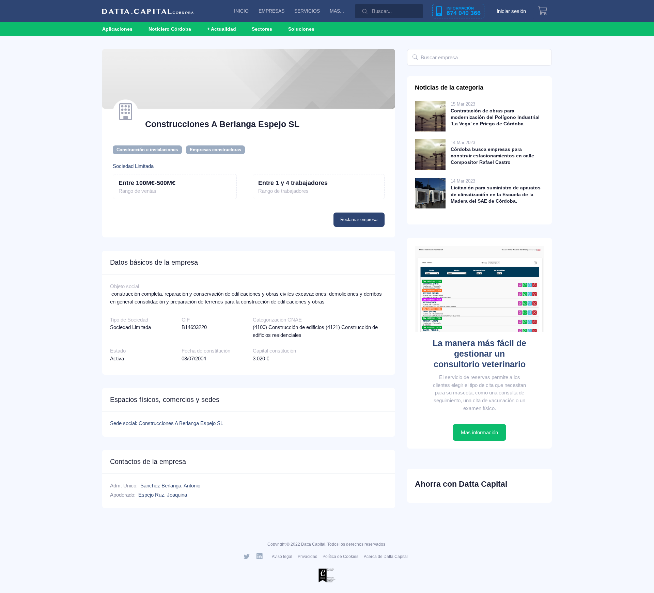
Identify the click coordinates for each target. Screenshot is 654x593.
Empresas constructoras (215, 149)
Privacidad (307, 556)
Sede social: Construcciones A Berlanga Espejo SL (166, 423)
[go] (415, 57)
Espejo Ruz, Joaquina (162, 495)
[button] (221, 29)
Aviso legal (282, 556)
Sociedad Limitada (133, 166)
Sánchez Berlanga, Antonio (170, 485)
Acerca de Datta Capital (386, 556)
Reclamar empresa (358, 219)
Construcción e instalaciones (147, 149)
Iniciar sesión (511, 11)
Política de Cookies (340, 556)
